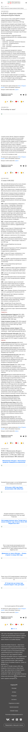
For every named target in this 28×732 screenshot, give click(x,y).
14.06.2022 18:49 (4, 448)
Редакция (14, 695)
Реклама (14, 688)
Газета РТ (14, 685)
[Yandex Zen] (21, 719)
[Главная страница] (14, 3)
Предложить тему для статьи (14, 725)
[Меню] (26, 2)
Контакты (14, 699)
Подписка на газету (14, 703)
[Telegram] (23, 95)
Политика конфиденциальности (14, 714)
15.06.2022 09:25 (4, 11)
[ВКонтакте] (21, 95)
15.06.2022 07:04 (4, 107)
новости (5, 6)
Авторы (14, 692)
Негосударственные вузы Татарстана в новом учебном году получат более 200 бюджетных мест (14, 522)
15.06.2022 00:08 (4, 178)
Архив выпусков (14, 707)
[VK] (8, 719)
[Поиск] (2, 2)
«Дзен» (17, 89)
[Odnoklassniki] (17, 719)
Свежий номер (14, 710)
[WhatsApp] (26, 95)
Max (19, 85)
